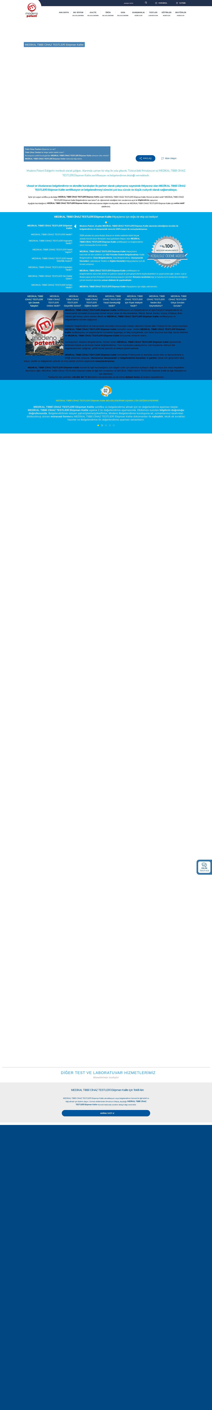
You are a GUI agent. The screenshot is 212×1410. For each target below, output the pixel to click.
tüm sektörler (96, 255)
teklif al (107, 1113)
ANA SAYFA (64, 12)
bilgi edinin (78, 159)
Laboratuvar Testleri (98, 261)
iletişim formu (133, 377)
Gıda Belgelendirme (121, 258)
